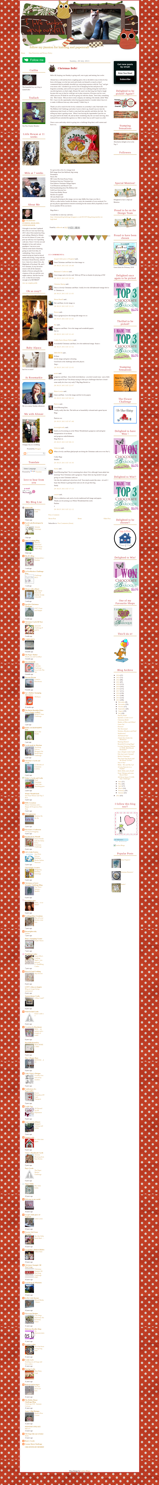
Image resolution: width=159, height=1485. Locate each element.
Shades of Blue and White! (127, 722)
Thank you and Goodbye (33, 657)
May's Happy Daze (31, 1058)
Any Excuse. (39, 973)
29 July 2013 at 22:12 (64, 509)
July (119, 713)
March (120, 788)
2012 (118, 796)
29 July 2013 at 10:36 (64, 463)
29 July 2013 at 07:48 (64, 421)
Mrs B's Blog (29, 556)
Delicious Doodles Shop (33, 1329)
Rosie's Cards (30, 1441)
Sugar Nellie (29, 1184)
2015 (118, 695)
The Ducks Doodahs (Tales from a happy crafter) (34, 711)
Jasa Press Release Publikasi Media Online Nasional (39, 858)
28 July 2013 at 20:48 (64, 266)
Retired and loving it (32, 1385)
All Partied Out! (123, 736)
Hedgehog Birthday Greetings (38, 872)
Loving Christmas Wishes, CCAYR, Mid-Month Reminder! (126, 748)
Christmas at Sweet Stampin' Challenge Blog (33, 884)
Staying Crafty (30, 1369)
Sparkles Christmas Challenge (32, 605)
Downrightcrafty (31, 931)
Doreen (56, 312)
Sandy (56, 469)
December (121, 702)
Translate (39, 472)
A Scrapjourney (30, 814)
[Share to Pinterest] (79, 227)
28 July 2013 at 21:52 (64, 347)
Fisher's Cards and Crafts (34, 778)
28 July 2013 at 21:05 (64, 293)
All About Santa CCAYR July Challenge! (126, 778)
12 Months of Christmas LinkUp (39, 767)
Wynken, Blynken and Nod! (127, 731)
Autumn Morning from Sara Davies (39, 1157)
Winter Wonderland (32, 794)
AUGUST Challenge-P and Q (39, 628)
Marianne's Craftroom (33, 829)
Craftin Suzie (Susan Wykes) (63, 340)
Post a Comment (53, 515)
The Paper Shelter (31, 655)
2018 (118, 689)
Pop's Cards (29, 1168)
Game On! (121, 724)
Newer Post (52, 518)
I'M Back (38, 697)
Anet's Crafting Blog (32, 540)
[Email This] (69, 227)
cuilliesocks (30, 220)
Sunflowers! (122, 733)
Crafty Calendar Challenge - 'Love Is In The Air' (39, 668)
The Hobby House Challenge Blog (31, 1401)
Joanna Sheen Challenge (33, 1444)
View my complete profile (29, 283)
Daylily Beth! (122, 715)
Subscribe (125, 79)
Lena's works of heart (32, 1122)
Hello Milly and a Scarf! (126, 771)
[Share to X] (74, 227)
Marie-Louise (58, 391)
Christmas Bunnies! (126, 872)
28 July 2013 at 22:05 (64, 367)
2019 (118, 686)
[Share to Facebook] (76, 227)
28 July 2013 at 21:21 (64, 306)
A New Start (38, 1252)
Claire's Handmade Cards (34, 1153)
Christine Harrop (59, 284)
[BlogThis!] (71, 227)
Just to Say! (121, 762)
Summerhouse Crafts (32, 996)
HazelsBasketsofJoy (32, 1043)
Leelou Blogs (85, 1471)
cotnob (56, 494)
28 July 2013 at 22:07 (64, 385)
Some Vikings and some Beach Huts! (126, 774)
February (121, 790)
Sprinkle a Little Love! (125, 718)
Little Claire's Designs (32, 1073)
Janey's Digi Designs (32, 1411)
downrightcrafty (59, 427)
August (120, 711)
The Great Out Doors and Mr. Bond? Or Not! (126, 759)
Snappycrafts (29, 1137)
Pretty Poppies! (125, 860)
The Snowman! (123, 729)
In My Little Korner (32, 1298)
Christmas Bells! (123, 720)
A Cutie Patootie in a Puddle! (125, 768)
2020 (118, 684)
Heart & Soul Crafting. (33, 971)
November (122, 704)
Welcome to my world (32, 1199)
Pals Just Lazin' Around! (126, 754)
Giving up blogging (31, 831)
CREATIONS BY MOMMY (34, 1447)
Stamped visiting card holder (39, 1126)
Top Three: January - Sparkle (38, 889)
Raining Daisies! (123, 742)
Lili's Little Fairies (31, 852)
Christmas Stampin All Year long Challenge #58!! (38, 1273)
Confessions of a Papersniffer (30, 1090)
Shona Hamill (58, 299)
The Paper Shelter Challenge (38, 1172)
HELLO (27, 1429)
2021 (118, 682)
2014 (118, 698)
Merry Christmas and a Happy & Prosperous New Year (33, 807)
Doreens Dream (30, 677)
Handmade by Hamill (32, 837)
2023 (118, 678)
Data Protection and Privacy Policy (40, 53)
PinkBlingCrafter (31, 954)
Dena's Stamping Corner (33, 939)
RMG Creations (30, 803)
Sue (55, 325)
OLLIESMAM (30, 662)
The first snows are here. (38, 1389)
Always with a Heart (32, 589)
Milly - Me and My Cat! (126, 765)
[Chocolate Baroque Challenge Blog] (126, 313)
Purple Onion (39, 941)
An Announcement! (39, 1333)
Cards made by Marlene (33, 745)
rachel (56, 373)
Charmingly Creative (32, 868)
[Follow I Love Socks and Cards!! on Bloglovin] (121, 841)
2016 (118, 693)
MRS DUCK (58, 353)
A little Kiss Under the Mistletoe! (125, 738)
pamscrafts (29, 508)
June (120, 781)
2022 (118, 680)
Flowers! (120, 727)
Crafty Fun (29, 1106)
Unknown (57, 448)
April (120, 786)
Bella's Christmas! (124, 756)
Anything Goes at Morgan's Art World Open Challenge (39, 751)
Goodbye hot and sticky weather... (39, 1077)
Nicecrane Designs (31, 1313)
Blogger (37, 449)
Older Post (107, 518)
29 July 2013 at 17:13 (64, 489)
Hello (27, 1436)
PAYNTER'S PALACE (33, 1427)
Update (27, 933)
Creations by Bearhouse (33, 1027)
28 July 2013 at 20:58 (64, 278)
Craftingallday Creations (34, 916)
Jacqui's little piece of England (64, 259)
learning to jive (30, 900)
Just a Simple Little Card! (126, 752)
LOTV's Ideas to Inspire (33, 987)
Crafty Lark (29, 1360)
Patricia (56, 404)
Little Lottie (39, 1219)
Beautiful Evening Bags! (126, 744)
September (122, 709)
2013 (118, 700)
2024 (118, 675)
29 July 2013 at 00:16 (64, 398)
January (121, 793)
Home (23, 53)
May (120, 784)
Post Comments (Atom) (65, 523)
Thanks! (123, 884)
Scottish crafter (30, 1344)
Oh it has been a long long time (39, 1348)
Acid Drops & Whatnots (33, 1283)
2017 (118, 691)
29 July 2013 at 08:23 (64, 442)
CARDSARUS (30, 639)
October (121, 706)
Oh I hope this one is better (34, 1434)
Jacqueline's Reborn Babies (34, 1250)
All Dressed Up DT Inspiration (38, 1110)
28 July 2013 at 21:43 (64, 334)
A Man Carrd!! (39, 998)
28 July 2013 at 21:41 (64, 319)
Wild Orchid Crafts (32, 1012)
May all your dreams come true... (39, 920)
